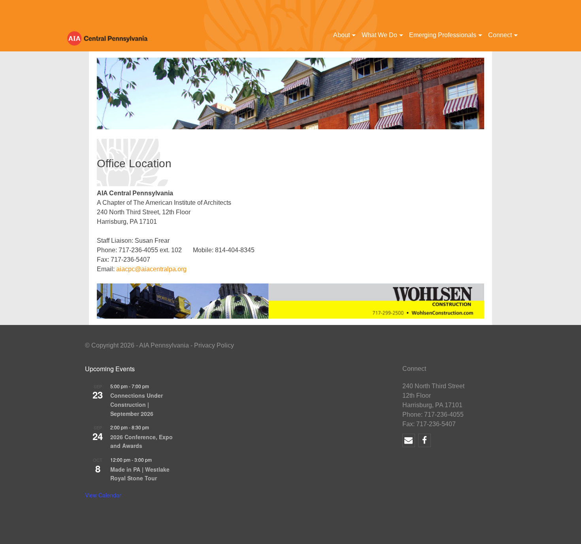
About (341, 35)
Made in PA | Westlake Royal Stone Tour (140, 473)
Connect (500, 35)
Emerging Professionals (442, 35)
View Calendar (103, 495)
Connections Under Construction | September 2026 (136, 404)
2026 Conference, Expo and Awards (141, 441)
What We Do (379, 35)
